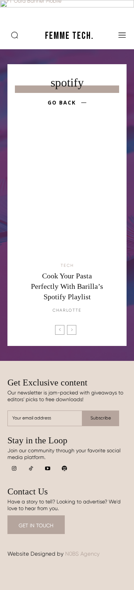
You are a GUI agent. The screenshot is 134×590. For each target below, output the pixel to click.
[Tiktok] (30, 468)
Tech (67, 265)
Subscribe (100, 418)
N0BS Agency (82, 553)
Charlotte (67, 310)
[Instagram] (13, 468)
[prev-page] (59, 330)
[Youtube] (47, 468)
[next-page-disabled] (71, 330)
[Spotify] (64, 468)
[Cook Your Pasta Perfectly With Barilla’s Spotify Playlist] (67, 196)
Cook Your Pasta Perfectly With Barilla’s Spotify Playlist (67, 286)
